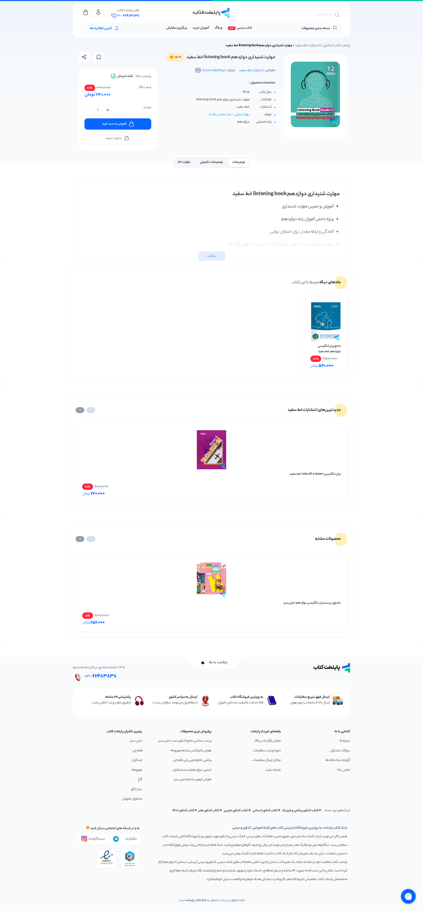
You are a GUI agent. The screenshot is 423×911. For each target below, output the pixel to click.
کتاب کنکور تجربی (236, 810)
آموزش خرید (201, 28)
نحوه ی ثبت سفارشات (267, 751)
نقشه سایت (273, 770)
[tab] (239, 162)
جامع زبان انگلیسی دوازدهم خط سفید (329, 349)
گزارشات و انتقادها (338, 760)
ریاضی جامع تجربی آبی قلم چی (192, 760)
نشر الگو (136, 789)
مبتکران (137, 760)
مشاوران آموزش (132, 799)
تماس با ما (343, 770)
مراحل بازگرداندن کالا (268, 741)
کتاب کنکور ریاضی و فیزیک (300, 810)
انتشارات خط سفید (307, 45)
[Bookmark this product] (98, 57)
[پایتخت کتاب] (211, 12)
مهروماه (136, 770)
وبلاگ (218, 28)
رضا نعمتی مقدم (220, 114)
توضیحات (238, 162)
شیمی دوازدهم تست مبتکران (192, 770)
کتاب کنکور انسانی (265, 810)
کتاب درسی (244, 28)
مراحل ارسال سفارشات (266, 760)
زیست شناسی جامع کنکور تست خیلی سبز (185, 741)
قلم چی (137, 751)
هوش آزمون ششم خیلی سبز (193, 779)
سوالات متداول (340, 751)
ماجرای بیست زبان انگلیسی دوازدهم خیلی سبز (312, 603)
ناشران (327, 45)
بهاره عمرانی (241, 114)
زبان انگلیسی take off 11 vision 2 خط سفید (315, 474)
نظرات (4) (184, 162)
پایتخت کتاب (342, 45)
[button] (91, 410)
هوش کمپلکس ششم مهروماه (191, 751)
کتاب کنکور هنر (209, 810)
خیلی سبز (136, 741)
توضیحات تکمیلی (211, 162)
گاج (140, 779)
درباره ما (345, 741)
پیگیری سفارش (177, 28)
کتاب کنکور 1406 (183, 810)
